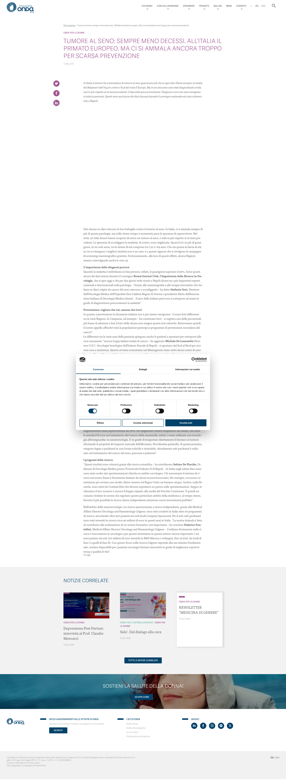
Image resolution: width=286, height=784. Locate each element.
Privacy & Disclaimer (16, 763)
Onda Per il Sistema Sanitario (136, 622)
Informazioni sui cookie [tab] (187, 369)
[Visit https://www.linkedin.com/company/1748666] (194, 726)
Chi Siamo (147, 6)
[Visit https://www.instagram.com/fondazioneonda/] (212, 726)
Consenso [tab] (98, 369)
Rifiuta (100, 423)
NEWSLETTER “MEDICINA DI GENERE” (199, 609)
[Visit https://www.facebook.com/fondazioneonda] (203, 726)
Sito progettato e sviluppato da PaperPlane (26, 765)
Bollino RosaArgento (135, 728)
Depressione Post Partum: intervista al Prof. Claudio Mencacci (83, 633)
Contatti (241, 6)
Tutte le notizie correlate (143, 660)
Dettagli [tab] (143, 369)
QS (88, 554)
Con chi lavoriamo (168, 6)
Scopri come (142, 697)
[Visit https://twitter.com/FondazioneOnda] (230, 726)
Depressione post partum (138, 736)
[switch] (126, 411)
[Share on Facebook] (56, 93)
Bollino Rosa (132, 724)
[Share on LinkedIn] (56, 103)
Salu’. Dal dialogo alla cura (140, 631)
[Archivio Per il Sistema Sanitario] (123, 593)
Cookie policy (33, 763)
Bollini (218, 6)
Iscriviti (58, 730)
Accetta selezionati (143, 423)
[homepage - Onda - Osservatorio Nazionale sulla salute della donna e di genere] (21, 8)
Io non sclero (132, 732)
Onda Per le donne (73, 32)
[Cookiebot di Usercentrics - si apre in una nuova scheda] (194, 359)
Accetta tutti (185, 423)
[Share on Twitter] (56, 84)
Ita (256, 6)
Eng (263, 6)
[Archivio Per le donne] (66, 593)
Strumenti (189, 6)
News (229, 6)
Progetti (204, 6)
